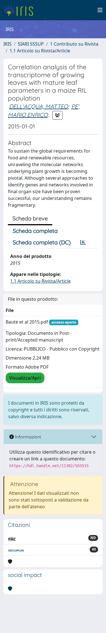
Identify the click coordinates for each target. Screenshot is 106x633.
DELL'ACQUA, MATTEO (38, 106)
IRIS (7, 44)
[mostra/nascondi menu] (100, 10)
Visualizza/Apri (25, 378)
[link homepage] (20, 10)
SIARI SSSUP (31, 44)
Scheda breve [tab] (30, 218)
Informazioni (27, 437)
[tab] (83, 242)
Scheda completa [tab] (35, 230)
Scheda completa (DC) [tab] (42, 242)
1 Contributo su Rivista (74, 44)
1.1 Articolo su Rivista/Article (40, 51)
